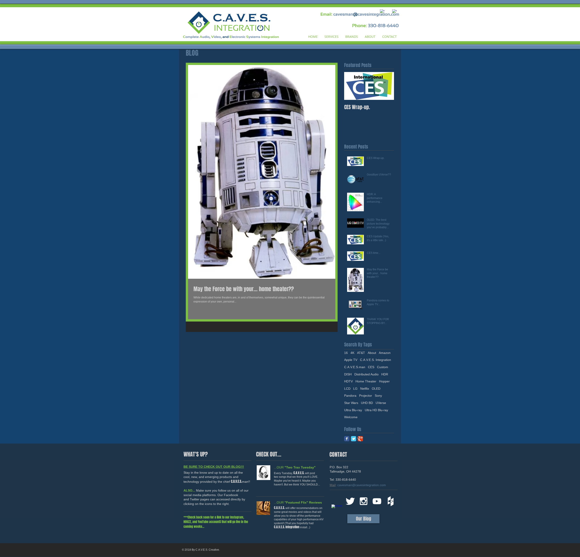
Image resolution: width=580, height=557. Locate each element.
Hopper (384, 381)
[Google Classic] (360, 438)
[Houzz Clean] (390, 501)
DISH (348, 374)
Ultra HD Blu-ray (376, 410)
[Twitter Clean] (350, 501)
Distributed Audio (366, 374)
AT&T (361, 353)
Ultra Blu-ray (353, 410)
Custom (382, 367)
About (372, 353)
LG (355, 388)
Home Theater (365, 381)
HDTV (348, 381)
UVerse (381, 403)
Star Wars (351, 403)
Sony (378, 395)
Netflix (364, 388)
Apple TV (350, 360)
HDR (384, 374)
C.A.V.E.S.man (354, 367)
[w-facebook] (336, 509)
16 (346, 353)
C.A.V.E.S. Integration (375, 360)
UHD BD (367, 403)
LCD (347, 388)
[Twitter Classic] (353, 438)
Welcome (351, 417)
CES (371, 367)
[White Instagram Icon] (363, 501)
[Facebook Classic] (346, 438)
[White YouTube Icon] (377, 501)
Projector (365, 395)
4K (352, 353)
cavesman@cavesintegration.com (361, 485)
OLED (376, 388)
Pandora (350, 395)
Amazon (385, 353)
